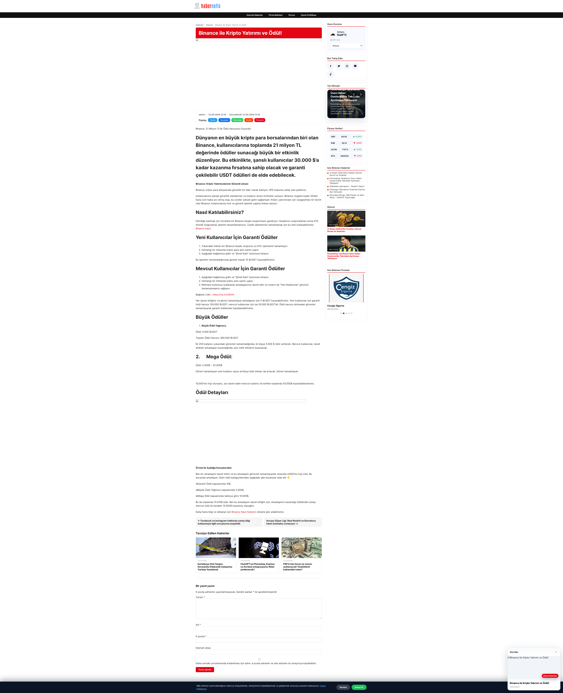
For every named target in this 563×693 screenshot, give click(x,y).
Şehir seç (335, 40)
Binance (236, 511)
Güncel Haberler (255, 15)
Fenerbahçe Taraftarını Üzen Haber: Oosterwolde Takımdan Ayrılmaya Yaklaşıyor (345, 180)
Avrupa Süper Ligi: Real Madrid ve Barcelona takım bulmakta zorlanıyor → (291, 522)
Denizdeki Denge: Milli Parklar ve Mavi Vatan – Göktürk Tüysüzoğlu (346, 196)
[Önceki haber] (354, 94)
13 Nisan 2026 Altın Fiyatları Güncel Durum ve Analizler (345, 174)
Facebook (224, 120)
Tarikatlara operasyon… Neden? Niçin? (346, 186)
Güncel (209, 25)
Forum (292, 15)
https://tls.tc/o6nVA (223, 294)
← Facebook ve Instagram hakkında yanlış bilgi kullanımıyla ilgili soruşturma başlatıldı (224, 522)
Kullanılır (251, 511)
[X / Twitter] (338, 66)
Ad (198, 624)
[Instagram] (347, 66)
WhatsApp (237, 120)
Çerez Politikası (308, 15)
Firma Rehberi (276, 15)
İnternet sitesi (203, 647)
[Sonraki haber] (360, 94)
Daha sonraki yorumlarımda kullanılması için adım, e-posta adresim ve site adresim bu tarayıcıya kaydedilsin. (256, 663)
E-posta (201, 636)
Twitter (213, 120)
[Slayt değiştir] (341, 313)
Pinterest (259, 120)
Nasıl (243, 511)
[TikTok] (330, 74)
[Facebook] (330, 66)
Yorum (200, 597)
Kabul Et (359, 687)
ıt (210, 228)
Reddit (248, 120)
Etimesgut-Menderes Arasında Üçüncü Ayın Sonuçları (347, 190)
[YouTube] (355, 66)
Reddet (343, 687)
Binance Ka (202, 228)
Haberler (200, 25)
